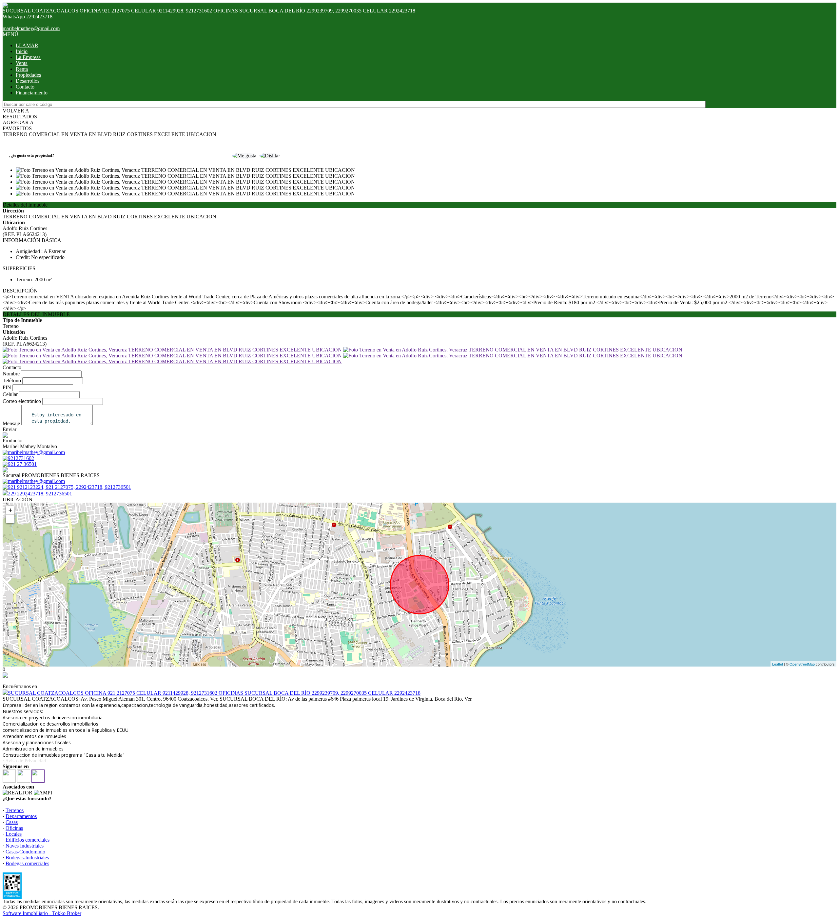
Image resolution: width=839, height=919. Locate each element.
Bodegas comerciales (27, 863)
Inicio (22, 51)
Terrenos (15, 810)
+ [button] (10, 510)
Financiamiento (32, 92)
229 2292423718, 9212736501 (40, 493)
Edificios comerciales (27, 840)
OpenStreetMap (802, 664)
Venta (22, 63)
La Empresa (28, 57)
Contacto (25, 87)
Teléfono (12, 380)
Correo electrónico (22, 401)
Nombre (11, 373)
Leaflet (777, 664)
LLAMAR (27, 45)
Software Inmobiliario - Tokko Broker (42, 913)
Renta (22, 69)
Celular (10, 394)
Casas (12, 822)
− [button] (10, 518)
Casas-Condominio (25, 851)
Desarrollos (27, 81)
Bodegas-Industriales (27, 857)
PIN (7, 387)
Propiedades (28, 75)
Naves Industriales (25, 846)
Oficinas (14, 828)
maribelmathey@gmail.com (31, 28)
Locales (14, 834)
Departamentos (21, 816)
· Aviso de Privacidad (24, 760)
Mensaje (11, 423)
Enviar (9, 429)
